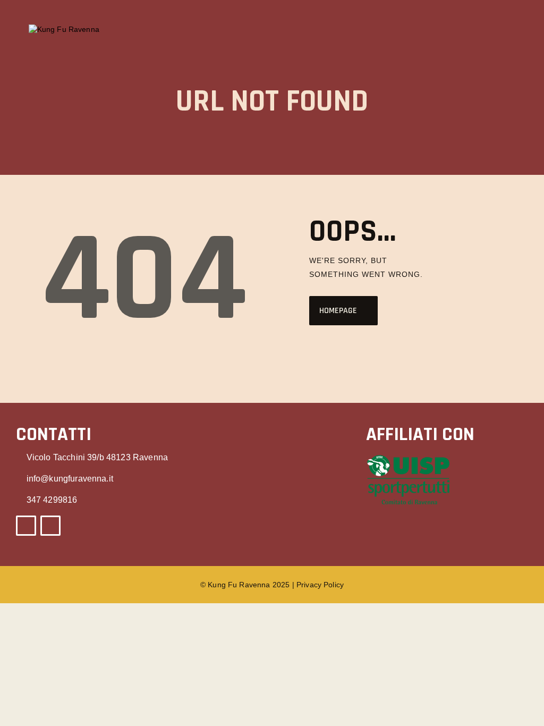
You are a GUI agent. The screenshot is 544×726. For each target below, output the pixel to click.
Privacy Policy (320, 584)
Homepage (338, 310)
